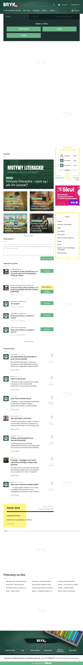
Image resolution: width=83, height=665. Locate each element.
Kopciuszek (61, 234)
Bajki (58, 228)
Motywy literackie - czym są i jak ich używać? (27, 183)
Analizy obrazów (10, 198)
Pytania (36, 10)
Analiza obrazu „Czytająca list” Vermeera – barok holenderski (39, 227)
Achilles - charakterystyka (66, 588)
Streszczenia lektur (12, 10)
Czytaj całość (10, 524)
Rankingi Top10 (59, 177)
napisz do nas (10, 650)
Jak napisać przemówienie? (66, 581)
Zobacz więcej (28, 235)
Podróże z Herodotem (64, 224)
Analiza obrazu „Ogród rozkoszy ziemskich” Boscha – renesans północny (15, 227)
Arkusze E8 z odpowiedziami (15, 584)
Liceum (59, 29)
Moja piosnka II (62, 253)
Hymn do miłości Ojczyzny (65, 238)
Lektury (67, 216)
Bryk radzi (9, 177)
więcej (52, 10)
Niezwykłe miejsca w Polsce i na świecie (17, 588)
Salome (59, 221)
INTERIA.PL (50, 658)
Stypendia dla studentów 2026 (41, 584)
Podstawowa (24, 29)
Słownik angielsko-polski (46, 509)
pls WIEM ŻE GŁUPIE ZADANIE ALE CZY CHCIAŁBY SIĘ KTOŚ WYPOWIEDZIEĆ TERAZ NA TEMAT (24, 273)
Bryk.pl (6, 530)
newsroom (48, 650)
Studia (23, 35)
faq (22, 650)
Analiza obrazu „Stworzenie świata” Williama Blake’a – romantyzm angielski (40, 205)
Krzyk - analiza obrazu (13, 591)
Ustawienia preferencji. (33, 658)
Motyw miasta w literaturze (66, 591)
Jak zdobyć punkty (76, 178)
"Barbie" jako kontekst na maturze (42, 588)
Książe (59, 241)
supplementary (14, 515)
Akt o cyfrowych (60, 650)
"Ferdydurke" (15, 304)
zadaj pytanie (47, 258)
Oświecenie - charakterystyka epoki (43, 581)
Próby (59, 244)
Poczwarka (60, 231)
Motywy (26, 10)
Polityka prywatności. (19, 658)
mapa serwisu (35, 650)
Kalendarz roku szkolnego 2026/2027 (17, 581)
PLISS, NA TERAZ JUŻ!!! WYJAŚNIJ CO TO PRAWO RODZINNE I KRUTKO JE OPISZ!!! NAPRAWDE (25, 289)
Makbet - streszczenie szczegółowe (69, 584)
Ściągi (44, 10)
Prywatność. (8, 658)
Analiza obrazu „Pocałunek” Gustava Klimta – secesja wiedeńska (14, 205)
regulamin (72, 650)
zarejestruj (75, 4)
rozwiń (67, 170)
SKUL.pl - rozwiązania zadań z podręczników (43, 591)
